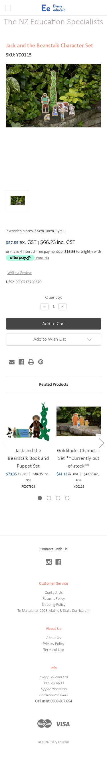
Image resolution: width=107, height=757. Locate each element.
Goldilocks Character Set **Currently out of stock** (78, 458)
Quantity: (53, 297)
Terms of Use (53, 650)
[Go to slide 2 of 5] (101, 443)
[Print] (31, 362)
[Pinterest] (41, 362)
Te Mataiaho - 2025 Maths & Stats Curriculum (53, 611)
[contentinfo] (53, 645)
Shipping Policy (53, 605)
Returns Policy (54, 599)
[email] (12, 362)
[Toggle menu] (8, 8)
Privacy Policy (53, 644)
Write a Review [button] (19, 273)
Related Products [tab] (53, 385)
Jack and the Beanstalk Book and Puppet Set (28, 458)
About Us (53, 638)
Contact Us (53, 593)
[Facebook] (21, 362)
